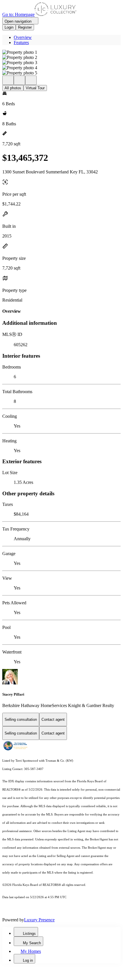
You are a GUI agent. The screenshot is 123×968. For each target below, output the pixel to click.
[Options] (8, 80)
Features (21, 42)
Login (9, 27)
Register (25, 27)
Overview (23, 37)
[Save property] (19, 80)
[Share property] (31, 80)
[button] (61, 52)
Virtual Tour (35, 88)
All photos (13, 88)
